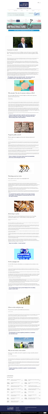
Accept (45, 412)
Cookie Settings (41, 412)
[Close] (47, 412)
